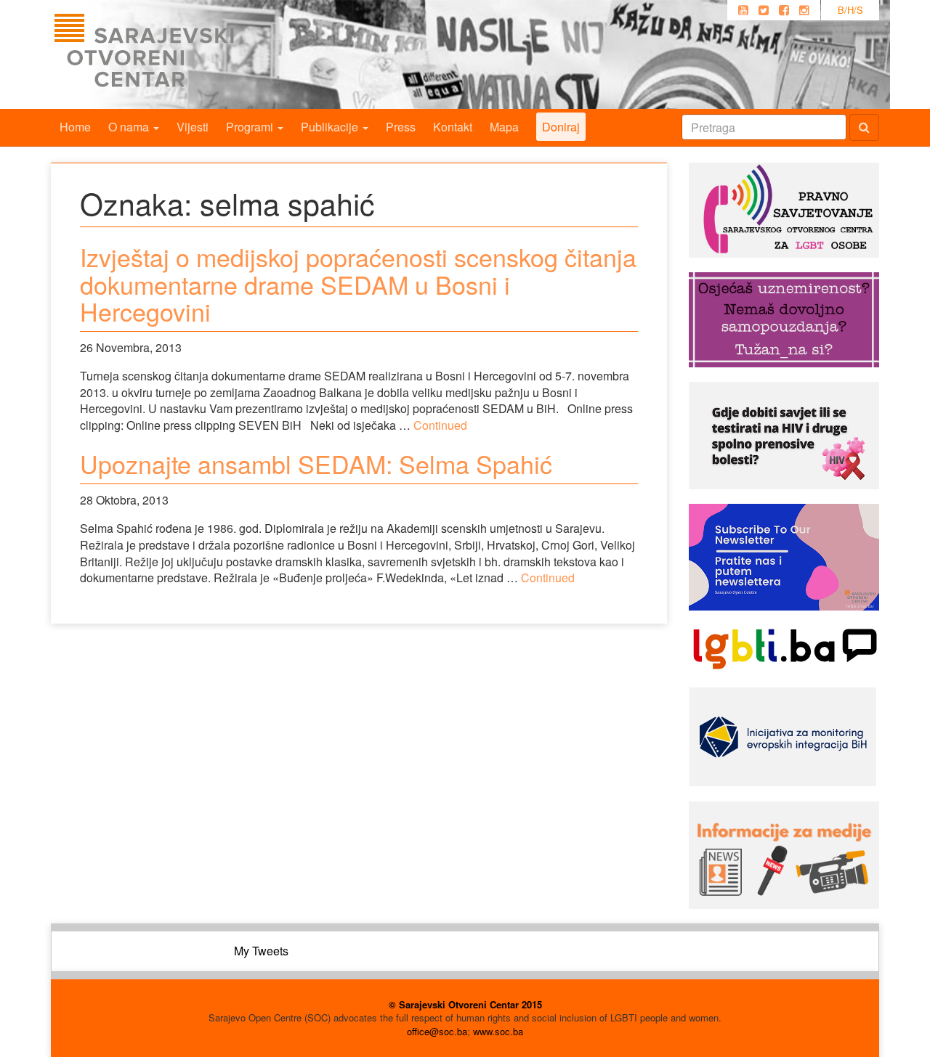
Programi (251, 126)
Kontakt (452, 126)
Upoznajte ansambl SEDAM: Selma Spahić (316, 463)
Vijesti (193, 126)
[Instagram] (804, 10)
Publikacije (331, 126)
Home (75, 126)
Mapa (504, 126)
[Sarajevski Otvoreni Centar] (173, 54)
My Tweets (261, 950)
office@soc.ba (437, 1031)
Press (401, 126)
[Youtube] (743, 10)
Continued (440, 425)
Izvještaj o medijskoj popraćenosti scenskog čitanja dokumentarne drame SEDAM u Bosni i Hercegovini (358, 284)
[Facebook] (784, 10)
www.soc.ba (498, 1031)
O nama (130, 126)
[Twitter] (763, 10)
